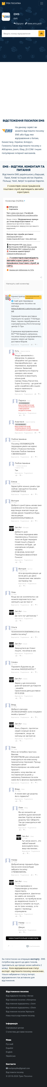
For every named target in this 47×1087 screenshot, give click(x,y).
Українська (10, 1056)
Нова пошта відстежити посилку (20, 1016)
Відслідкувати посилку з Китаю (19, 996)
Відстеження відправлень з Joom (21, 1004)
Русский (9, 1044)
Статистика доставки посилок (19, 1032)
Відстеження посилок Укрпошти (20, 1012)
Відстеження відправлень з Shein (21, 1008)
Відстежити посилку (15, 1072)
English (9, 1052)
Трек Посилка (13, 3)
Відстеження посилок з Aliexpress (21, 1000)
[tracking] (41, 33)
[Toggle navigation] (41, 3)
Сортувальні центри (15, 1028)
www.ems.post (34, 23)
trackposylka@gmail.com (19, 1068)
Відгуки (20, 23)
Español (9, 1048)
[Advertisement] (23, 88)
